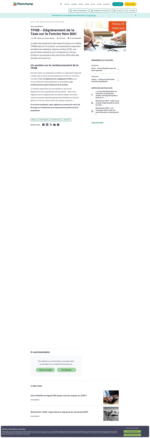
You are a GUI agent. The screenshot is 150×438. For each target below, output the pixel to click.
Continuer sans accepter (132, 428)
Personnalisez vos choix (132, 435)
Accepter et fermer (132, 431)
